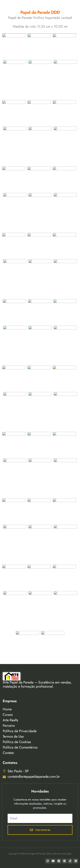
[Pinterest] (64, 861)
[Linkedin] (75, 861)
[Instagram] (47, 861)
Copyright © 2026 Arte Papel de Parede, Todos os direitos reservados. (40, 853)
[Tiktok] (70, 861)
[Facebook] (59, 861)
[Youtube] (53, 861)
